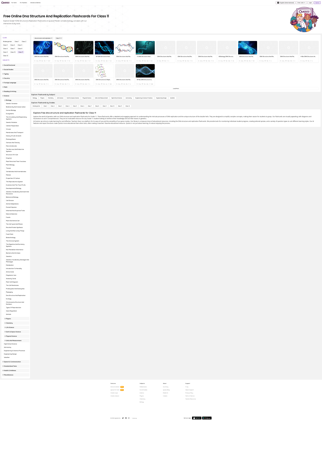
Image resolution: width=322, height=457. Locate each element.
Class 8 (20, 48)
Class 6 (5, 48)
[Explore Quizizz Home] (5, 3)
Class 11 (20, 52)
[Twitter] (123, 418)
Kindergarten (7, 41)
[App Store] (196, 418)
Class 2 (24, 41)
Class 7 (12, 48)
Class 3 (5, 45)
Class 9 (5, 52)
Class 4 (12, 45)
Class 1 (17, 41)
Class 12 (5, 55)
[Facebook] (126, 418)
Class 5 (20, 45)
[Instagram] (129, 418)
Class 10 (12, 52)
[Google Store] (207, 418)
